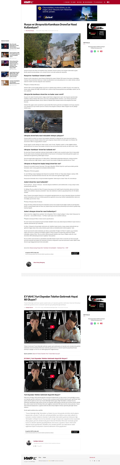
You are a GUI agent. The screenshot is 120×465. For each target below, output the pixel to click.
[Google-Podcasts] (98, 51)
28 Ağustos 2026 (13, 58)
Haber (73, 2)
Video (80, 2)
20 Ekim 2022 (38, 30)
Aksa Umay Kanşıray (30, 30)
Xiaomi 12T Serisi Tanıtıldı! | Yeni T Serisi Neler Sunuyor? (46, 353)
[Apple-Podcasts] (91, 51)
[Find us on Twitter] (90, 461)
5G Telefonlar (98, 2)
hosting (44, 460)
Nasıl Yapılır (52, 307)
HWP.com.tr (41, 460)
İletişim (44, 457)
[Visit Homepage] (28, 2)
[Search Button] (104, 2)
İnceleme (67, 2)
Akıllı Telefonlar (47, 307)
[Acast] (101, 51)
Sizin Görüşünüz (88, 2)
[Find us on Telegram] (99, 461)
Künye (40, 457)
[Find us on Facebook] (92, 461)
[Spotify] (94, 51)
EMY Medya (33, 461)
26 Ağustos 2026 (13, 49)
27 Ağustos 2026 (13, 77)
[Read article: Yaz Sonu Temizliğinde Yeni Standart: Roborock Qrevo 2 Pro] (5, 83)
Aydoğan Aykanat (29, 307)
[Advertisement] (10, 20)
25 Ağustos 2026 (13, 85)
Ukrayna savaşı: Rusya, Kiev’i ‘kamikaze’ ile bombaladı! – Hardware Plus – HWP (49, 248)
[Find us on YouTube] (94, 461)
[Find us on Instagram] (96, 461)
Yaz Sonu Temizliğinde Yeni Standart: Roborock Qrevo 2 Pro (15, 82)
